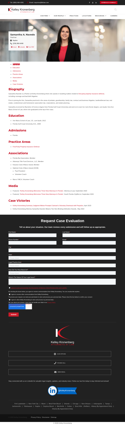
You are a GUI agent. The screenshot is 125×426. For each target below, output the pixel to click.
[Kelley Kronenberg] (21, 9)
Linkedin (22, 47)
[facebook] (89, 2)
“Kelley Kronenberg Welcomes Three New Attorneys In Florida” (41, 191)
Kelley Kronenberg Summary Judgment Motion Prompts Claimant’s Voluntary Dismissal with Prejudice (48, 205)
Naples (37, 406)
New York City (33, 403)
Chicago (76, 403)
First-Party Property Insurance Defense (26, 147)
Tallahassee (28, 406)
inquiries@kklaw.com (41, 2)
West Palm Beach (55, 403)
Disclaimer (46, 417)
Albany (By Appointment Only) (101, 406)
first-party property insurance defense (91, 94)
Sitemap (53, 417)
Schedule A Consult (108, 2)
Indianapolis (98, 403)
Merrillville (60, 406)
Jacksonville (16, 406)
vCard (14, 47)
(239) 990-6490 (18, 43)
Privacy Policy (36, 417)
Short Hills (78, 406)
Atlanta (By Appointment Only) (62, 409)
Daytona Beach (48, 406)
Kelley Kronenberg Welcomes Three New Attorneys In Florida (41, 194)
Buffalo (86, 406)
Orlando (67, 403)
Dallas (69, 406)
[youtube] (92, 2)
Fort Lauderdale (20, 403)
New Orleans (86, 403)
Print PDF (31, 47)
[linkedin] (96, 2)
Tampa (107, 403)
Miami (43, 403)
